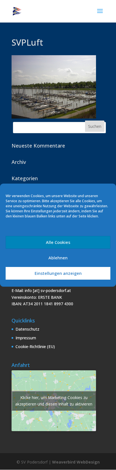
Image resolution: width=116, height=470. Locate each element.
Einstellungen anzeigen (58, 273)
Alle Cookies (58, 242)
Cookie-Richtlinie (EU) (35, 346)
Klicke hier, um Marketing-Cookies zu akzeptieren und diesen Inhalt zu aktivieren (53, 401)
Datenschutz (27, 329)
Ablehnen (58, 257)
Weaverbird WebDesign (76, 462)
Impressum (25, 337)
